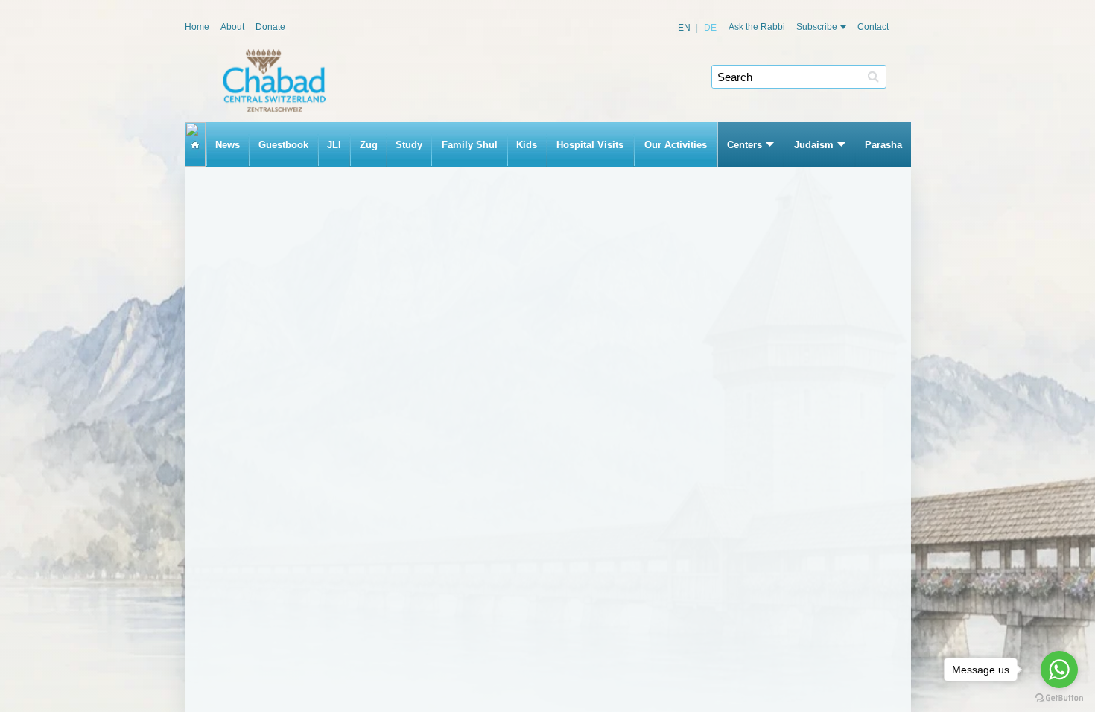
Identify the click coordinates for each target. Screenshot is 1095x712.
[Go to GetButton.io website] (1059, 697)
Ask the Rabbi (757, 27)
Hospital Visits (589, 144)
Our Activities (675, 144)
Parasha (883, 144)
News (227, 144)
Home (197, 27)
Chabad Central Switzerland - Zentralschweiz (274, 80)
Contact (873, 27)
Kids (526, 144)
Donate (270, 27)
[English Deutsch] (697, 28)
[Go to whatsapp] (1059, 669)
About (232, 27)
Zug (369, 144)
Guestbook (283, 144)
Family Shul (470, 144)
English (684, 28)
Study (409, 144)
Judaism (814, 144)
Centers (744, 144)
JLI (334, 144)
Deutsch (704, 28)
